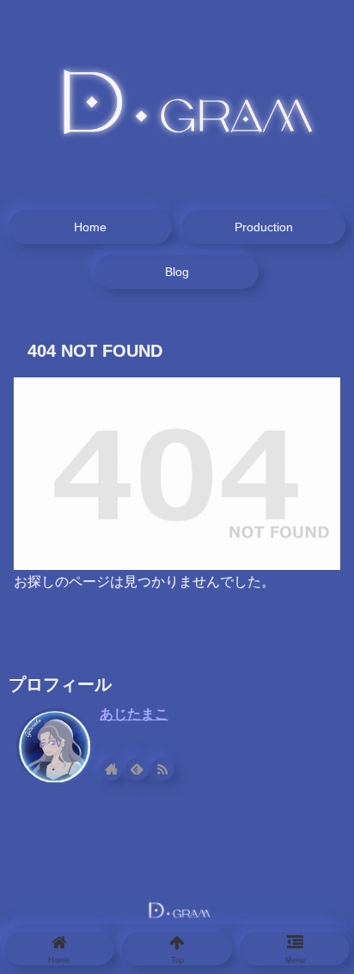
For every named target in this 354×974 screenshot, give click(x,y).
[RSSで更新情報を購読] (162, 769)
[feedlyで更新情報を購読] (137, 769)
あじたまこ (134, 714)
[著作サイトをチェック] (111, 769)
